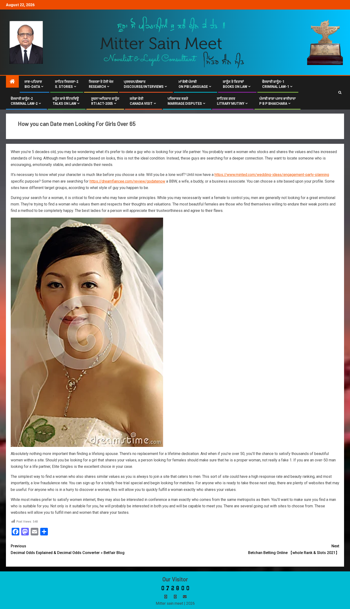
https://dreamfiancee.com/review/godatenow (127, 181)
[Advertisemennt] (172, 42)
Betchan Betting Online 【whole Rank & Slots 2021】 (293, 549)
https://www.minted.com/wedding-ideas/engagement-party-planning (272, 174)
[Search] (340, 92)
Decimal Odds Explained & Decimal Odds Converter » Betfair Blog (68, 549)
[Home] (12, 82)
